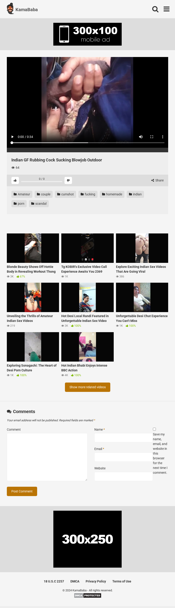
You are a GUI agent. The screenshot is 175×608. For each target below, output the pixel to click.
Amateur (23, 194)
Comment (14, 429)
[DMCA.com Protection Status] (87, 597)
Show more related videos (87, 387)
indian (137, 194)
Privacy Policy (96, 581)
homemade (114, 194)
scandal (40, 203)
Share (159, 180)
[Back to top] (160, 594)
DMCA (74, 581)
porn (20, 203)
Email (99, 449)
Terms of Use (121, 581)
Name (99, 429)
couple (45, 194)
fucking (89, 194)
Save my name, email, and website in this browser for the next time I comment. (160, 453)
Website (100, 468)
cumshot (67, 194)
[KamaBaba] (10, 9)
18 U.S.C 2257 (54, 581)
